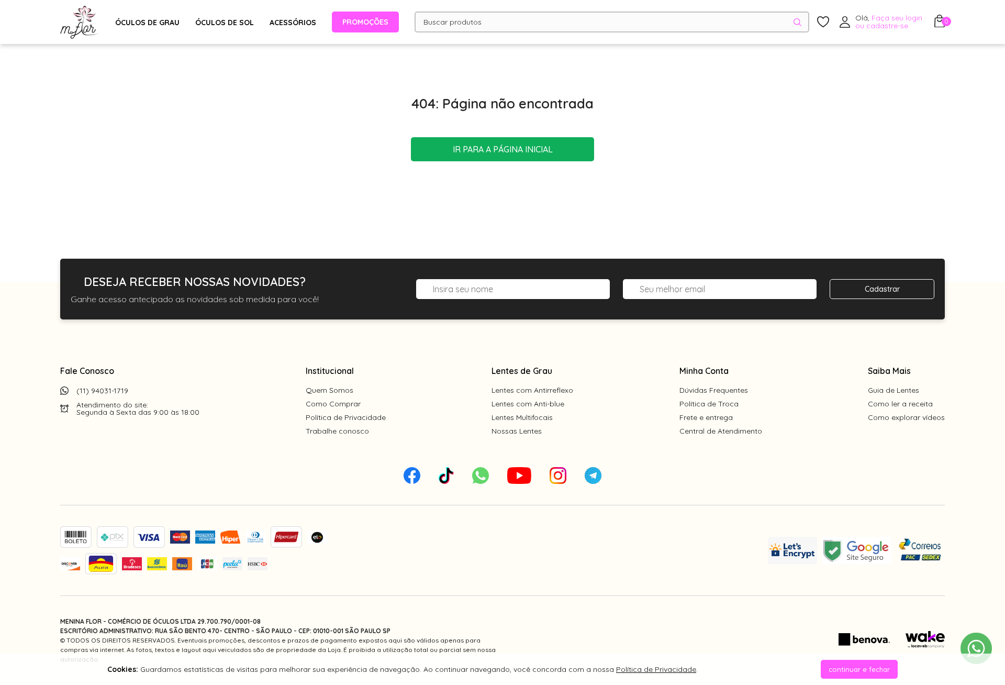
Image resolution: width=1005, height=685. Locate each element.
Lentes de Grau (522, 371)
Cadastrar (882, 289)
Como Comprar (333, 403)
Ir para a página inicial (503, 149)
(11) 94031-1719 (102, 390)
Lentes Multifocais (522, 417)
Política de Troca (709, 403)
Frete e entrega (706, 417)
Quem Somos (329, 390)
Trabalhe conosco (337, 431)
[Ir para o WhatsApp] (976, 648)
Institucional (330, 371)
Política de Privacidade (346, 417)
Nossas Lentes (517, 431)
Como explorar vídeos (906, 417)
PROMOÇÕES (365, 22)
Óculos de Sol (224, 22)
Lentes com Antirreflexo (532, 390)
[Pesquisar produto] (797, 22)
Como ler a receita (900, 403)
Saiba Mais (889, 371)
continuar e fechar (859, 669)
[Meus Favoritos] (823, 22)
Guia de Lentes (893, 390)
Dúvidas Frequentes (713, 390)
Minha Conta (704, 371)
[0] (939, 24)
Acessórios (293, 22)
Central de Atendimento (720, 431)
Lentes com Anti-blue (528, 403)
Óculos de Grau (147, 22)
